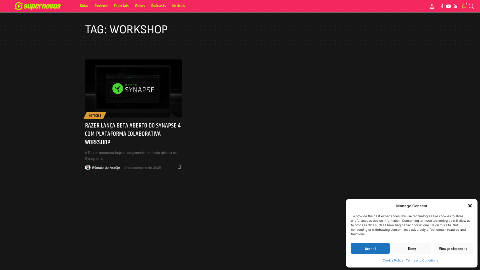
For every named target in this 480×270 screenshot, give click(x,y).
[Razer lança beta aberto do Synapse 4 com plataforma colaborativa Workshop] (133, 89)
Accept (370, 248)
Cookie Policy (393, 260)
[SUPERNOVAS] (38, 6)
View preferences (453, 248)
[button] (470, 205)
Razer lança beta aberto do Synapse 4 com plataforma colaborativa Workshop (133, 134)
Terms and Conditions (422, 260)
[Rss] (455, 6)
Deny (412, 248)
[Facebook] (442, 6)
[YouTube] (448, 6)
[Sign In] (432, 6)
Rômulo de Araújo (106, 168)
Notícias (95, 115)
